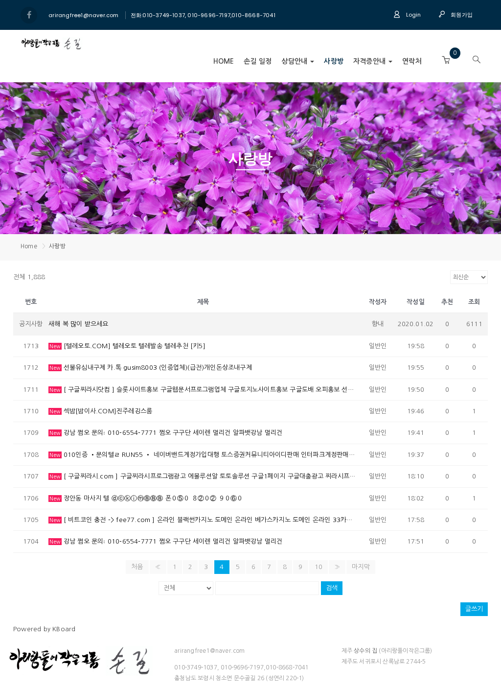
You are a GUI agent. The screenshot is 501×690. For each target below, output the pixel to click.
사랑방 (333, 61)
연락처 (412, 61)
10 (318, 567)
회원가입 (461, 15)
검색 (332, 588)
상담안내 (295, 61)
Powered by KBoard (44, 629)
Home (223, 61)
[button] (446, 60)
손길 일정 (258, 61)
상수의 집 (365, 651)
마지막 (361, 567)
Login (412, 15)
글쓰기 (474, 609)
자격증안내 (370, 61)
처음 (137, 567)
